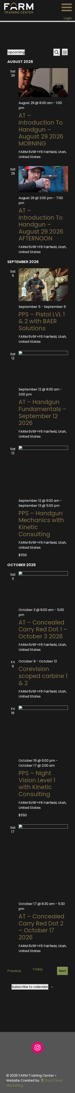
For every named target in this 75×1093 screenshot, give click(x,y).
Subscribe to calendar (30, 986)
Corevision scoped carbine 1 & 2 (43, 676)
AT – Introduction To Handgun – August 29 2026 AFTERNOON (41, 224)
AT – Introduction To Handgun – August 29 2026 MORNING (41, 129)
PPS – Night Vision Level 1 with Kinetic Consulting (37, 783)
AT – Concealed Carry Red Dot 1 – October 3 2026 (43, 629)
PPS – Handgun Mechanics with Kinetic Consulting (41, 523)
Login (68, 18)
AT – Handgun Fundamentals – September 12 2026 (42, 412)
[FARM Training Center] (18, 7)
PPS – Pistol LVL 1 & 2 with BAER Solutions (42, 321)
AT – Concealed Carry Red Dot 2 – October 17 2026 (41, 926)
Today (37, 969)
